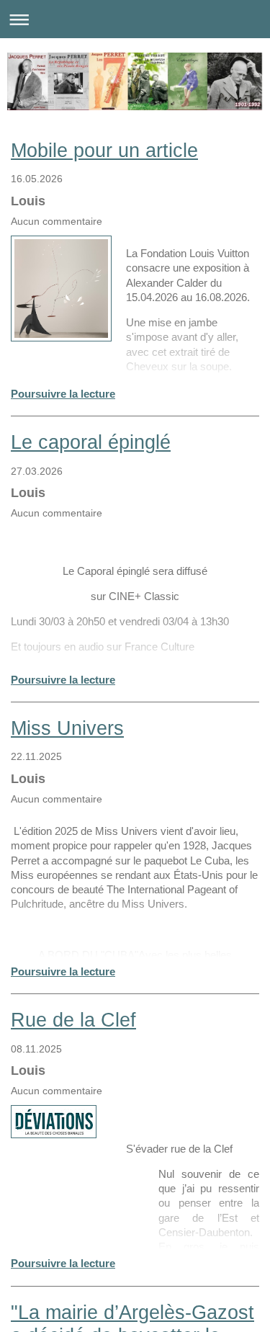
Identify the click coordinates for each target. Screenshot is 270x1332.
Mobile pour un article (104, 150)
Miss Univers (67, 728)
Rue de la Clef (73, 1020)
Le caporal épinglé (91, 442)
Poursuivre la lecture (63, 394)
